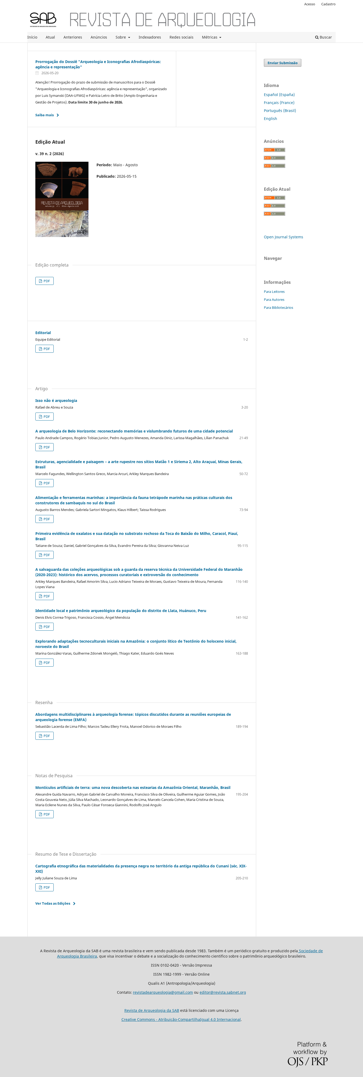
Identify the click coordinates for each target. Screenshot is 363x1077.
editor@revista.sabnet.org (223, 992)
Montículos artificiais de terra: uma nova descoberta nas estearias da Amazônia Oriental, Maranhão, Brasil (132, 787)
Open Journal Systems (283, 236)
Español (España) (279, 94)
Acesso (309, 4)
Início (32, 37)
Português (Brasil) (280, 110)
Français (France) (279, 102)
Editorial (43, 332)
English (270, 118)
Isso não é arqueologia (56, 400)
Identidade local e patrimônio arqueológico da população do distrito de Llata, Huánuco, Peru (120, 610)
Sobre (121, 37)
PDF (46, 280)
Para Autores (274, 299)
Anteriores (73, 37)
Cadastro (328, 4)
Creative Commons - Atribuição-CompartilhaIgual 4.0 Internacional (181, 1019)
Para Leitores (274, 291)
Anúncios (99, 37)
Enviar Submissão (283, 62)
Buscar (325, 37)
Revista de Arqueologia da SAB (151, 1010)
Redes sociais (181, 37)
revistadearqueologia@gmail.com (163, 992)
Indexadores (150, 37)
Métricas (210, 37)
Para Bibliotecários (278, 307)
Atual (50, 37)
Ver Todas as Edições (52, 903)
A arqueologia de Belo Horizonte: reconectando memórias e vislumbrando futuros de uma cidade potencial (134, 431)
